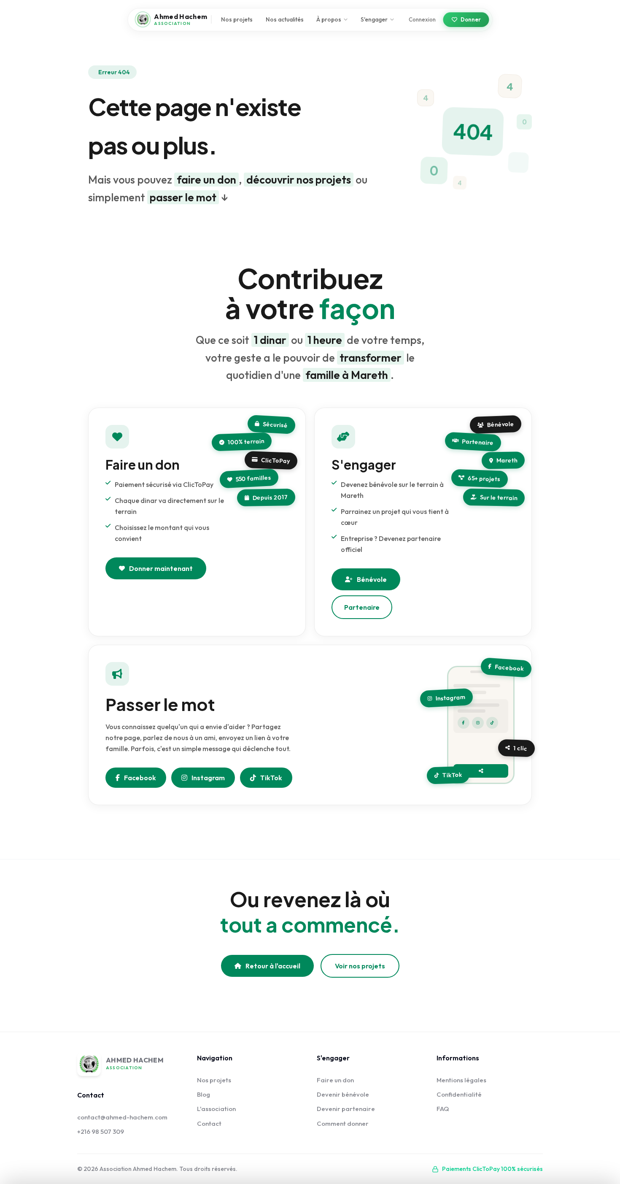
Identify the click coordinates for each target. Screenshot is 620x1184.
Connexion (422, 19)
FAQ (443, 1109)
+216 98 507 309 (100, 1131)
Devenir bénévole (343, 1094)
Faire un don (335, 1080)
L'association (216, 1109)
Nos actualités (285, 19)
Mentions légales (461, 1080)
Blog (203, 1094)
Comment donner (343, 1123)
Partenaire (362, 607)
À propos (328, 19)
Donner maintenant (161, 568)
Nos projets (237, 19)
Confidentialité (459, 1094)
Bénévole (372, 579)
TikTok (271, 777)
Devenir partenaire (346, 1109)
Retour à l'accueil (272, 966)
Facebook (140, 777)
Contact (209, 1123)
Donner (471, 19)
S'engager (374, 19)
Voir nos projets (360, 966)
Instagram (208, 777)
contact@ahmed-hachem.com (122, 1117)
